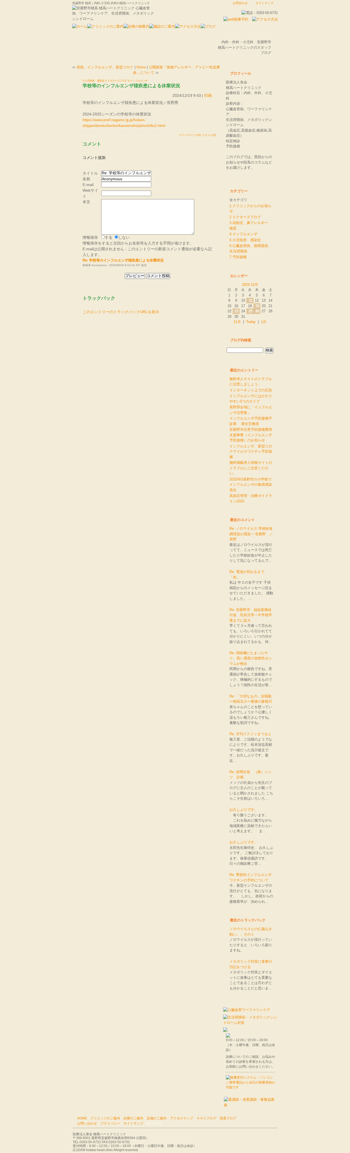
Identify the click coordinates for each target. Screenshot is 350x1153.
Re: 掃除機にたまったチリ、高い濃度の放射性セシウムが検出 (250, 658)
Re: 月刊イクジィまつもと (250, 734)
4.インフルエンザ (137, 80)
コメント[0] (209, 134)
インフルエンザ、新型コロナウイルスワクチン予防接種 (250, 451)
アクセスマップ (181, 1118)
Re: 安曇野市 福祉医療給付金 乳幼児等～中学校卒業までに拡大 (250, 615)
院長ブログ (228, 1118)
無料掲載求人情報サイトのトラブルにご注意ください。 (250, 468)
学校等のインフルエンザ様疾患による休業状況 (131, 85)
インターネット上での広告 (250, 390)
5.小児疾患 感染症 (93, 80)
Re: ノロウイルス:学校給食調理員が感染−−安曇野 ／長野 (251, 533)
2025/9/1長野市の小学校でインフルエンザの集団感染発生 (250, 484)
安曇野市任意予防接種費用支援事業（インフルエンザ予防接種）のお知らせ (250, 434)
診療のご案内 (133, 1118)
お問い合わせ (87, 1123)
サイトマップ (264, 3)
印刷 (208, 95)
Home (141, 67)
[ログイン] (154, 1123)
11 (250, 300)
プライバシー (110, 1123)
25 (250, 311)
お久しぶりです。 (243, 810)
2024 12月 (250, 285)
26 (257, 311)
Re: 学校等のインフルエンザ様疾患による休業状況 (123, 260)
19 (257, 306)
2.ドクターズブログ (116, 80)
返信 (144, 265)
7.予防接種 (238, 257)
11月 (237, 322)
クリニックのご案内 (105, 1118)
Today (251, 322)
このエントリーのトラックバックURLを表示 (121, 312)
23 (236, 311)
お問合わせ (240, 3)
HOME (82, 1118)
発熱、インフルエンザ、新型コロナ (105, 67)
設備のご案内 (157, 1118)
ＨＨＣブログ (206, 1118)
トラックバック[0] (190, 134)
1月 (263, 322)
